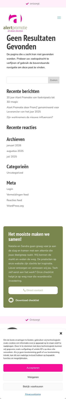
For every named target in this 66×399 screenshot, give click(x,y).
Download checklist (27, 300)
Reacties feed (14, 200)
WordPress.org (15, 205)
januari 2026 (14, 145)
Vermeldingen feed (18, 194)
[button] (61, 333)
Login (10, 189)
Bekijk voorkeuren (33, 386)
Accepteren (33, 367)
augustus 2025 (15, 151)
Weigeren (33, 377)
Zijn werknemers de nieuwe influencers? (30, 117)
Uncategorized (15, 172)
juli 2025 (12, 156)
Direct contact (34, 290)
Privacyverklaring (33, 394)
